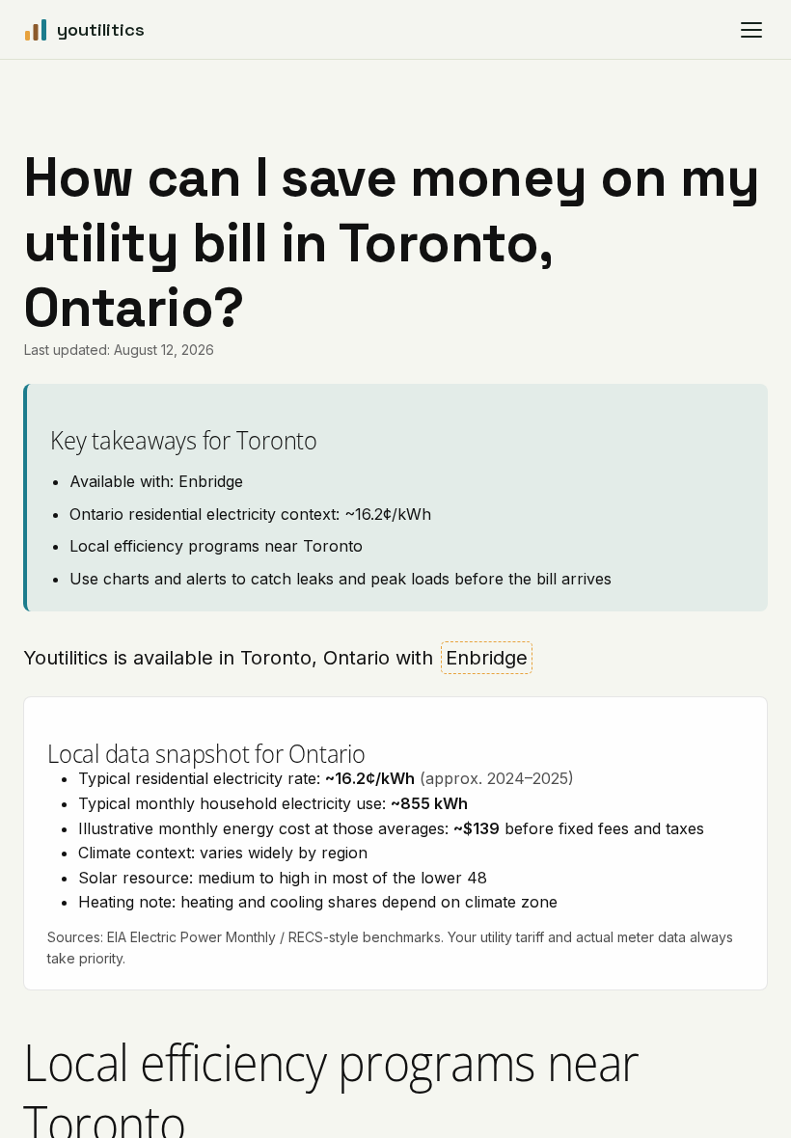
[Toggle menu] (751, 29)
